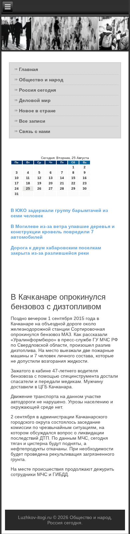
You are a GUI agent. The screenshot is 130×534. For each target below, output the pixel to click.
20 (51, 183)
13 (51, 178)
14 (62, 178)
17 (17, 183)
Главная (28, 69)
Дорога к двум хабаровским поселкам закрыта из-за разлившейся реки (56, 250)
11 (28, 178)
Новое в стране (37, 110)
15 (73, 178)
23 (85, 183)
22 (73, 183)
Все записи (32, 121)
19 (39, 183)
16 (85, 178)
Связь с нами (34, 131)
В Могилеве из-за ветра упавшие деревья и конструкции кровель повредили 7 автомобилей (63, 232)
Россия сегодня (37, 90)
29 (73, 188)
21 (62, 183)
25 (28, 188)
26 (39, 188)
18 (28, 183)
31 (17, 194)
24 (17, 188)
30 (85, 188)
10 (17, 178)
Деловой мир (35, 100)
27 (51, 188)
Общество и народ (41, 79)
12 (39, 178)
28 (62, 188)
